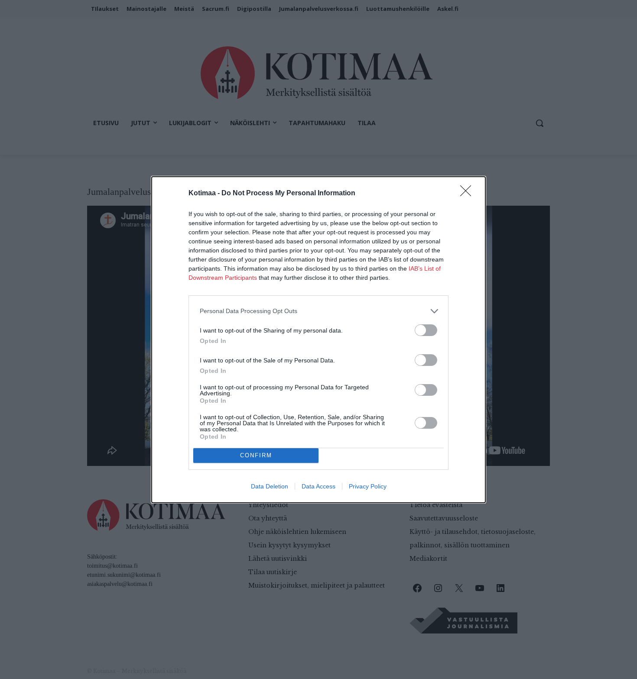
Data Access (318, 486)
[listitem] (318, 311)
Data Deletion (269, 486)
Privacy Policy (368, 486)
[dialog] (318, 340)
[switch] (426, 330)
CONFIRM (256, 455)
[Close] (468, 193)
